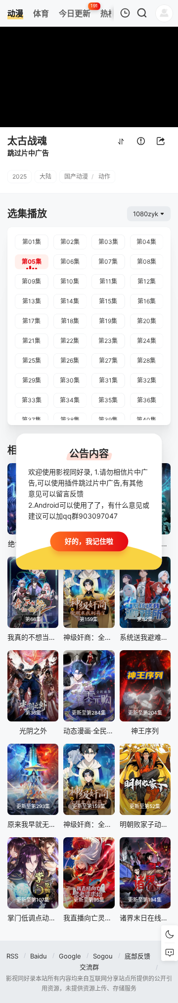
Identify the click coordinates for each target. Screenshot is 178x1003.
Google (70, 956)
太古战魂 (27, 141)
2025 (19, 176)
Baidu (38, 956)
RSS (12, 956)
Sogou (103, 956)
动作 (104, 176)
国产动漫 (76, 176)
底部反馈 (137, 956)
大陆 (45, 176)
